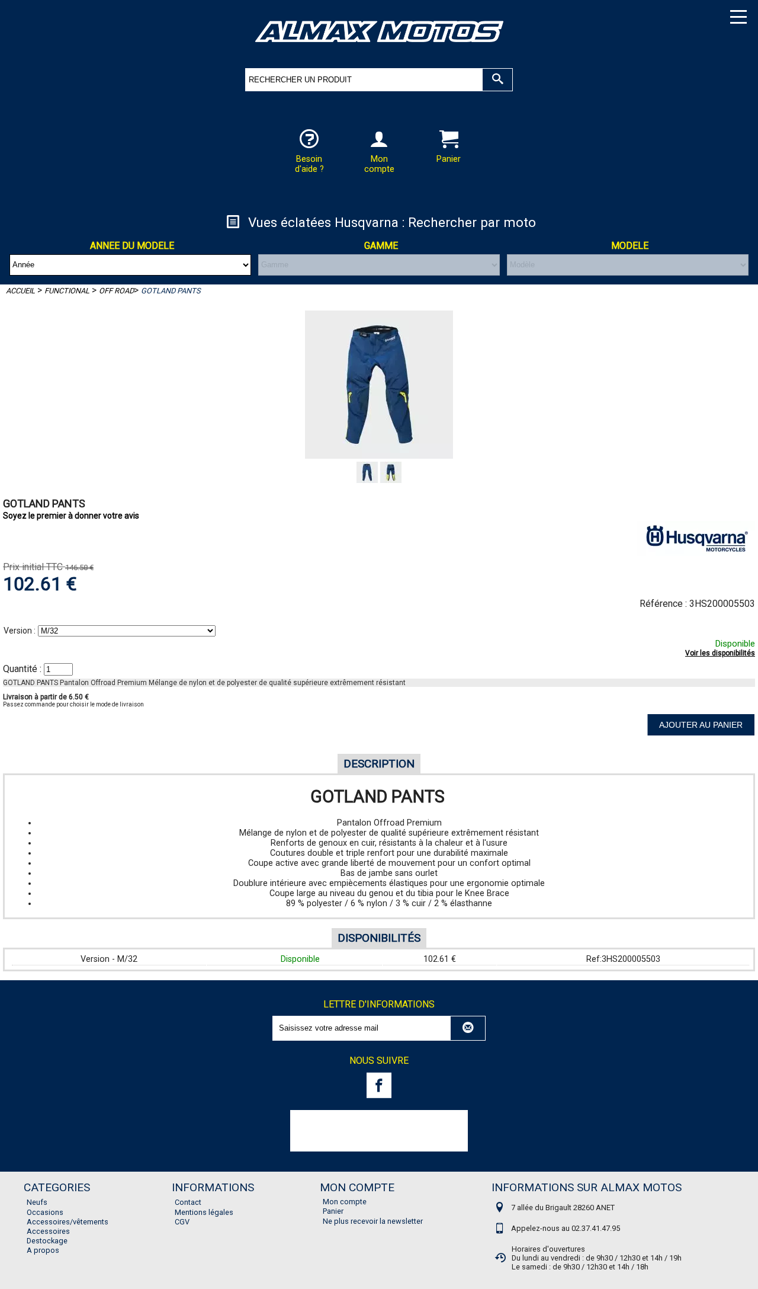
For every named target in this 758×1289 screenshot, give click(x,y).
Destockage (47, 1240)
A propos (43, 1250)
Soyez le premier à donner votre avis (71, 515)
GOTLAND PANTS (171, 290)
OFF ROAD (116, 290)
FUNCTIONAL (66, 290)
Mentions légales (204, 1212)
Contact (188, 1202)
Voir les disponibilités (720, 653)
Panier (333, 1211)
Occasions (45, 1212)
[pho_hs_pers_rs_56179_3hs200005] (391, 479)
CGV (182, 1221)
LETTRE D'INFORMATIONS (379, 1004)
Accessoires (48, 1231)
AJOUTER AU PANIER (701, 725)
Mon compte (345, 1201)
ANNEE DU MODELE (132, 245)
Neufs (37, 1202)
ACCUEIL (20, 290)
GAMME (381, 245)
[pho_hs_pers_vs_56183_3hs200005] (368, 479)
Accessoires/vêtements (67, 1221)
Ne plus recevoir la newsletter (373, 1221)
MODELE (629, 245)
